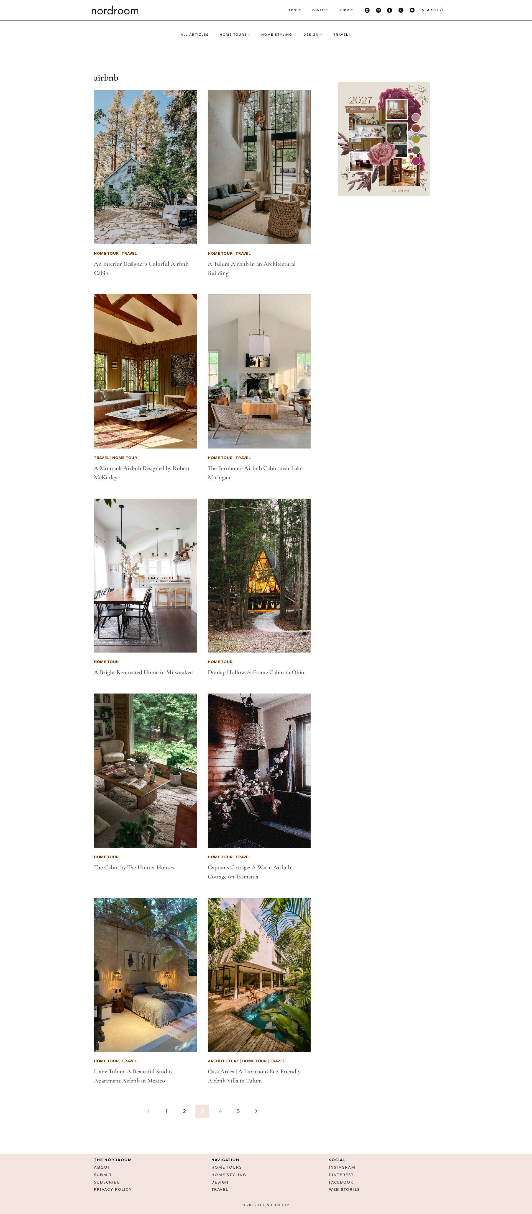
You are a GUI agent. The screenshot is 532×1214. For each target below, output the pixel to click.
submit (346, 10)
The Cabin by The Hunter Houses (134, 867)
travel (129, 253)
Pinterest (341, 1174)
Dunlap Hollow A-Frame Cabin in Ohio (256, 672)
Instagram (342, 1167)
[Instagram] (367, 10)
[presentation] (145, 167)
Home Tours (226, 1167)
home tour (106, 253)
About (295, 10)
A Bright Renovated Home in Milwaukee (143, 672)
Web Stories (344, 1189)
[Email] (412, 10)
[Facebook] (389, 10)
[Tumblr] (400, 10)
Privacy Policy (113, 1189)
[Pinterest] (378, 10)
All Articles (195, 35)
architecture (223, 1061)
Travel (219, 1189)
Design (220, 1182)
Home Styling (276, 35)
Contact (320, 10)
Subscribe (107, 1182)
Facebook (341, 1182)
